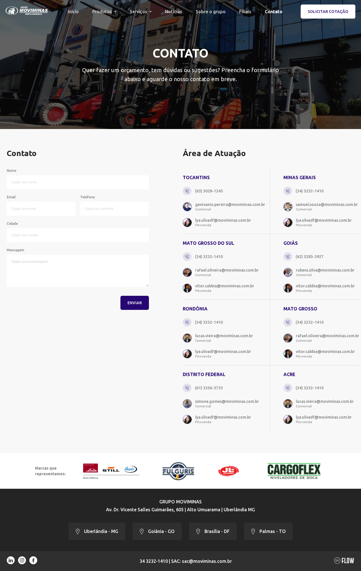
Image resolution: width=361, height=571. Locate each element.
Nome (11, 170)
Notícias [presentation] (173, 11)
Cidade (12, 223)
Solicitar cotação (328, 11)
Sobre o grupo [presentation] (211, 11)
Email (11, 197)
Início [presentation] (73, 11)
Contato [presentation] (273, 11)
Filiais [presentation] (245, 11)
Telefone (87, 197)
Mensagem (15, 250)
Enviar (134, 303)
